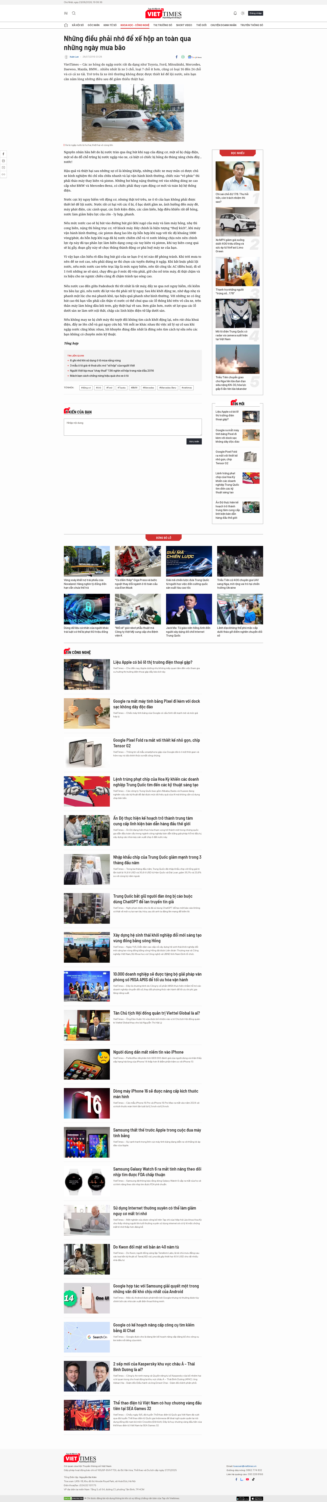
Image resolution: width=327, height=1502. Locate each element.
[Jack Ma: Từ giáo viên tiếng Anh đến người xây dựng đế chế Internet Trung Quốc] (189, 609)
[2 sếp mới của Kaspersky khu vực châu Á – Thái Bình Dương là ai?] (87, 1376)
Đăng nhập (256, 13)
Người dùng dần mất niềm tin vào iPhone (148, 1051)
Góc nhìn (93, 25)
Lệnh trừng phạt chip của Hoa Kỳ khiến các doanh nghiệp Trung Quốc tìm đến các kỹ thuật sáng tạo (227, 483)
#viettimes (187, 387)
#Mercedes (148, 387)
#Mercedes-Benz (167, 387)
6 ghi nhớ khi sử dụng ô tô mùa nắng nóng (95, 360)
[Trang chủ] (66, 25)
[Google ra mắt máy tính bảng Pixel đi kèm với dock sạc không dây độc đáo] (251, 435)
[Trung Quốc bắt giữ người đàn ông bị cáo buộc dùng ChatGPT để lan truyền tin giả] (87, 908)
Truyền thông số (251, 25)
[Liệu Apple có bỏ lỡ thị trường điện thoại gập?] (251, 416)
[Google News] (195, 56)
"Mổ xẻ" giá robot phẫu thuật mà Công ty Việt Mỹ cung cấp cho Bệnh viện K (136, 631)
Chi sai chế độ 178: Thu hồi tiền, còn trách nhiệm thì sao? (232, 198)
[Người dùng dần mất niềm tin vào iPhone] (87, 1064)
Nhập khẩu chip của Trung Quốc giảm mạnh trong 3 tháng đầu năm (157, 859)
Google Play (257, 1499)
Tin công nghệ (78, 652)
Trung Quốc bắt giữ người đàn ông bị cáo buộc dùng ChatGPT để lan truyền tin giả (152, 898)
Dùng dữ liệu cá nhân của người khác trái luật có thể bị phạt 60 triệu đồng (86, 629)
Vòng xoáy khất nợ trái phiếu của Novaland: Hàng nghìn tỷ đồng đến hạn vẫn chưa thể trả (85, 583)
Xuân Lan (74, 56)
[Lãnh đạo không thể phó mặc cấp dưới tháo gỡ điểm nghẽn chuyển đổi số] (240, 609)
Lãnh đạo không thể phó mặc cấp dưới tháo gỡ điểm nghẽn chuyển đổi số (239, 631)
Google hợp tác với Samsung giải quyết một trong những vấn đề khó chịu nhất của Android (156, 1288)
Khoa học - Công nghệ (135, 25)
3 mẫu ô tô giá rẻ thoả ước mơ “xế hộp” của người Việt (102, 365)
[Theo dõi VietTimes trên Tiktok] (253, 1479)
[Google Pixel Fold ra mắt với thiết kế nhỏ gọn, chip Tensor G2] (251, 456)
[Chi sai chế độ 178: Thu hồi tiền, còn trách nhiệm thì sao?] (238, 176)
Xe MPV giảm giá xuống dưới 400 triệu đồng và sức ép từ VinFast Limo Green (230, 245)
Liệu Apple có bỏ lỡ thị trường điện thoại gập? (227, 415)
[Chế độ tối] (243, 13)
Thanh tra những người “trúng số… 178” (230, 291)
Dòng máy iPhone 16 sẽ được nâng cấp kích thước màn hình (155, 1093)
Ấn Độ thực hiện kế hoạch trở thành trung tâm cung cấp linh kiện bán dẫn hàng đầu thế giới (228, 510)
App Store (243, 1499)
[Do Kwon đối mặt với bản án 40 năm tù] (87, 1259)
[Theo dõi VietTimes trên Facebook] (236, 1479)
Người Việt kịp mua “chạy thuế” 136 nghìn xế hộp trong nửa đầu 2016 (112, 370)
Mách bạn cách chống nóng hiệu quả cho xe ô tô (99, 375)
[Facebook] (176, 56)
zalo (241, 1479)
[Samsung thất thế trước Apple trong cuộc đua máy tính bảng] (87, 1142)
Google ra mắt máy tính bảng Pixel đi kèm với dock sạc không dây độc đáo (227, 436)
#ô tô (98, 387)
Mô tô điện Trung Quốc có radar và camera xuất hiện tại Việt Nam (232, 335)
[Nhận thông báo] (235, 13)
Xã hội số (78, 25)
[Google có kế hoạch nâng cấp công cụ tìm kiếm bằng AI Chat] (87, 1337)
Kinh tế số (110, 25)
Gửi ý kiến (194, 441)
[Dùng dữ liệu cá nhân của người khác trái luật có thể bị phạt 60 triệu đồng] (87, 609)
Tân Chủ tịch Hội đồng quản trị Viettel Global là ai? (156, 1012)
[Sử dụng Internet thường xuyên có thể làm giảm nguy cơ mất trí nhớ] (87, 1220)
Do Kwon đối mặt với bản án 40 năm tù (146, 1246)
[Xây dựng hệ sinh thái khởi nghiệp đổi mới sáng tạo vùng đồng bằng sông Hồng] (87, 947)
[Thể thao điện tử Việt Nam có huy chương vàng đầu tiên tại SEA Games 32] (87, 1415)
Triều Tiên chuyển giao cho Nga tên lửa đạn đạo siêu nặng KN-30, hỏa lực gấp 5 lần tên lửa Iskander (231, 383)
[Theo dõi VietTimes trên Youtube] (247, 1479)
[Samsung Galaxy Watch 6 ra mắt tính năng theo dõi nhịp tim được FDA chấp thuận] (87, 1181)
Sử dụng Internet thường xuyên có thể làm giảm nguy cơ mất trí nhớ (154, 1210)
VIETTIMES (163, 13)
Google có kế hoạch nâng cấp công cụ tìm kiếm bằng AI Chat (153, 1327)
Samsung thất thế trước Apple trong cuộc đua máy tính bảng (157, 1132)
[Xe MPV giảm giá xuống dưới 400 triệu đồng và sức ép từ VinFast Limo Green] (238, 221)
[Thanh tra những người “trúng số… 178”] (238, 271)
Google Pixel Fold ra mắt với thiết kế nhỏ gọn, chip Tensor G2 (227, 457)
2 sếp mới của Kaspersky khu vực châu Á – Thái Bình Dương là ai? (154, 1366)
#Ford (109, 387)
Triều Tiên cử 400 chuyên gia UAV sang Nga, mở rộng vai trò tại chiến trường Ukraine (238, 583)
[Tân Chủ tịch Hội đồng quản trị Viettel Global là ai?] (87, 1025)
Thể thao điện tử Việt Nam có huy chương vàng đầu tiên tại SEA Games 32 (157, 1405)
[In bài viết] (183, 57)
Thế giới (201, 25)
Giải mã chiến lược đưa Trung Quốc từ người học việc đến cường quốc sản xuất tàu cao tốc (187, 583)
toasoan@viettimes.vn (244, 1466)
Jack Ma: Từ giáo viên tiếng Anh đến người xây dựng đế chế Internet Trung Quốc (188, 631)
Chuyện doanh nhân (223, 25)
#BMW (134, 387)
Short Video (184, 25)
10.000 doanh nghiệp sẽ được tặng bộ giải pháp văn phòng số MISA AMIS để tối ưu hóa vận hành (157, 976)
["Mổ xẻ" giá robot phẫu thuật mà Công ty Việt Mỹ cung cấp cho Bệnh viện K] (138, 609)
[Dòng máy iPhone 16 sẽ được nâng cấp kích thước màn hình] (87, 1103)
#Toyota (122, 387)
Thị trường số (162, 25)
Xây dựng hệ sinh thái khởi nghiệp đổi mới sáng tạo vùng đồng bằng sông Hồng (157, 937)
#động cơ (86, 387)
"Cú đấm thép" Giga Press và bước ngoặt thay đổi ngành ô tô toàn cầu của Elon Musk (136, 583)
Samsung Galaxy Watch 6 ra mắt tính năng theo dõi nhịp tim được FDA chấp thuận (157, 1171)
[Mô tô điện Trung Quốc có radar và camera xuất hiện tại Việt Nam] (238, 313)
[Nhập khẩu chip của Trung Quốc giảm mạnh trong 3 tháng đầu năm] (87, 869)
